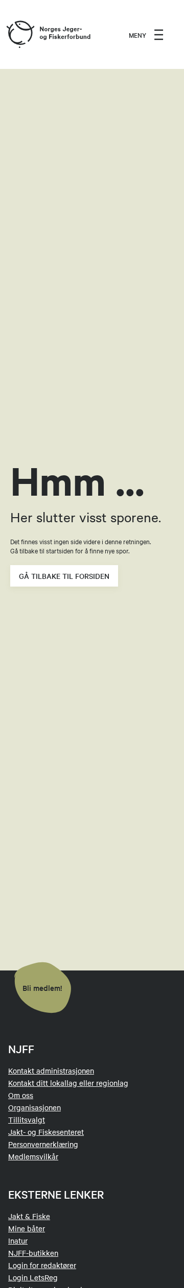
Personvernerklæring (43, 1144)
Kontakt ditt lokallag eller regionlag (68, 1083)
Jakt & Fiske (29, 1216)
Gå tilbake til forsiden (64, 576)
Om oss (20, 1095)
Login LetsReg (33, 1277)
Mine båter (26, 1228)
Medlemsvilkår (33, 1156)
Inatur (18, 1240)
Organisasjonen (34, 1107)
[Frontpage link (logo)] (20, 35)
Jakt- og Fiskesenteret (46, 1132)
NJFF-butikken (33, 1253)
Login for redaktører (42, 1265)
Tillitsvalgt (26, 1119)
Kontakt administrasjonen (51, 1070)
